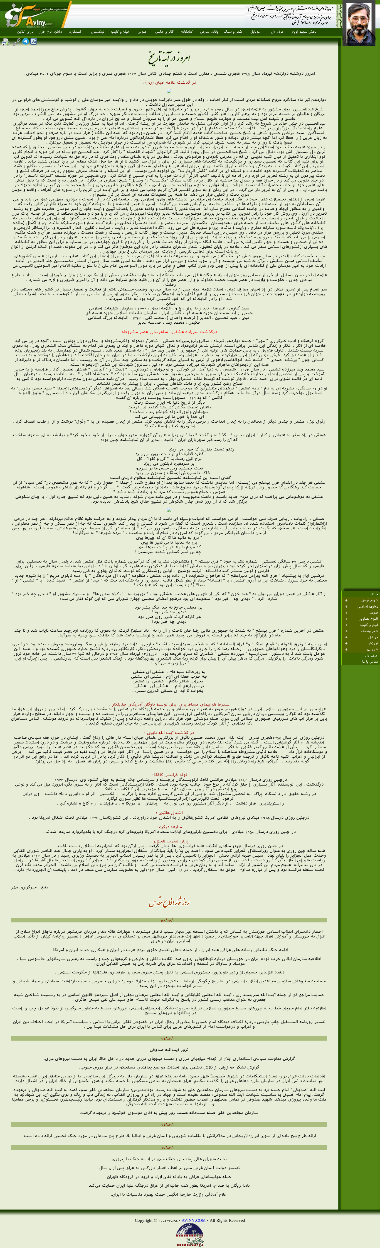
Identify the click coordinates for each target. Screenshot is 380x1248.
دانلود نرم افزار (50, 32)
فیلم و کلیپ (120, 32)
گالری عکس (164, 32)
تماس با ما (370, 662)
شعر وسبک (369, 631)
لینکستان (97, 32)
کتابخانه (187, 32)
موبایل (255, 32)
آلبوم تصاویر (368, 619)
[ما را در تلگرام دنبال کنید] (25, 43)
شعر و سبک (233, 32)
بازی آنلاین (25, 32)
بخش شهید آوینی (304, 32)
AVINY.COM (194, 1220)
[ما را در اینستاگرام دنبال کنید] (33, 43)
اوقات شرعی (209, 32)
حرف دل (277, 32)
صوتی (142, 32)
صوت (373, 613)
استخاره (75, 32)
